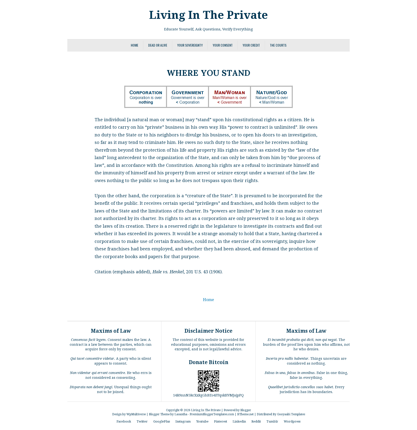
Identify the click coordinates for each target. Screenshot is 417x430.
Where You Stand (208, 72)
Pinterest (220, 421)
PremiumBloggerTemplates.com (212, 414)
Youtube (202, 421)
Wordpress (292, 421)
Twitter (142, 421)
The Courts (278, 45)
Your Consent (223, 45)
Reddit (256, 421)
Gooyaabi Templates (291, 414)
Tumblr (272, 421)
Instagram (183, 421)
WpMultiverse (136, 414)
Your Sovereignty (190, 45)
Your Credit (251, 45)
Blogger (245, 410)
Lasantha (180, 414)
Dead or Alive (157, 45)
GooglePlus (161, 421)
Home (134, 45)
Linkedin (239, 421)
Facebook (124, 421)
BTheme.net (245, 414)
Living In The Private (208, 14)
